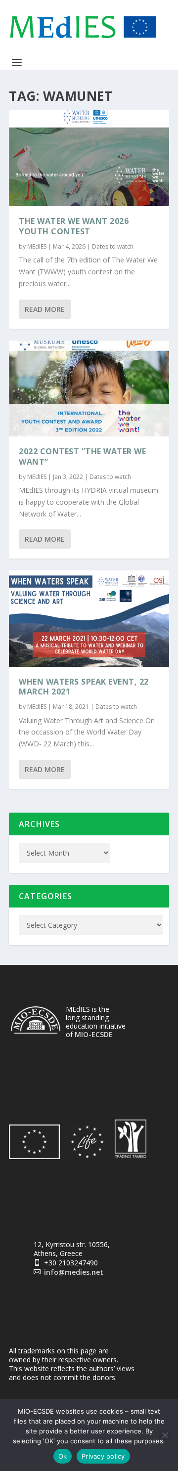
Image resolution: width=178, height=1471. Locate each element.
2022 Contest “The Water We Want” (82, 456)
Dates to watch (113, 246)
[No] (165, 1435)
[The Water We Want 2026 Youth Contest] (89, 158)
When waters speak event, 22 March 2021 (84, 686)
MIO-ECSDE (94, 1034)
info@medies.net (73, 1272)
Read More (45, 309)
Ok (62, 1456)
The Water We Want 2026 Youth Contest (74, 226)
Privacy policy (103, 1456)
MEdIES (36, 246)
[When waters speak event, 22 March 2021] (89, 618)
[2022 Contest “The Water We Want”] (89, 388)
